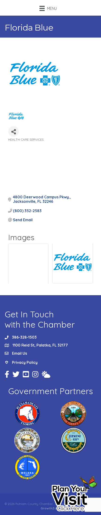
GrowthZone (50, 508)
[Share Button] (13, 131)
